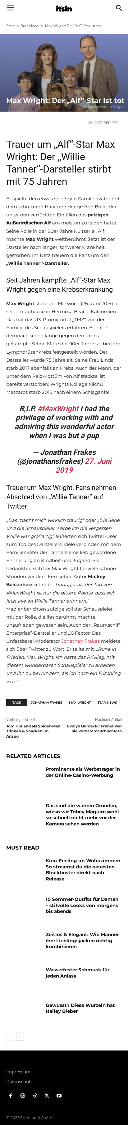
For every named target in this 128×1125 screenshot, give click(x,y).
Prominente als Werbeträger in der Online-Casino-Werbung (83, 772)
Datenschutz (19, 1081)
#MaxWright (58, 408)
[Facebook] (10, 1096)
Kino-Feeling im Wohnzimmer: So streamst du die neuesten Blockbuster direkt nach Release (83, 870)
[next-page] (20, 1037)
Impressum (18, 1071)
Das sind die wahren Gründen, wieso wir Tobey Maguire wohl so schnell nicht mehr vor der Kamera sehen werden (82, 815)
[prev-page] (10, 1037)
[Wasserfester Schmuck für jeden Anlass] (23, 979)
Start (10, 25)
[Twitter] (46, 1096)
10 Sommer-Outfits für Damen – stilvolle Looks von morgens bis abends (82, 905)
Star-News (30, 25)
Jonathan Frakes (80, 641)
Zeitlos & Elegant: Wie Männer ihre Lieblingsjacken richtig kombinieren (82, 940)
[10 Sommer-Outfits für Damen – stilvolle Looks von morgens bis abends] (23, 908)
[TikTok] (34, 1096)
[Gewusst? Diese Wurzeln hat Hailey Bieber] (23, 1014)
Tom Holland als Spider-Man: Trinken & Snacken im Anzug (33, 731)
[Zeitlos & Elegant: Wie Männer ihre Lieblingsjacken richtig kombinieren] (23, 943)
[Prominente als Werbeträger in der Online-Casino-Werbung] (23, 778)
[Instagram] (22, 1096)
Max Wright (80, 703)
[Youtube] (58, 1096)
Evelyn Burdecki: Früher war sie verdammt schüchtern (94, 729)
